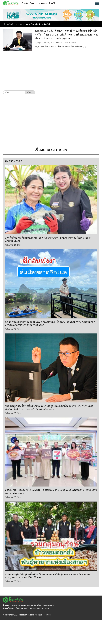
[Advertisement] (51, 122)
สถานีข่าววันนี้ (70, 42)
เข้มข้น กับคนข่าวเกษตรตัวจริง (38, 3)
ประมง (60, 42)
